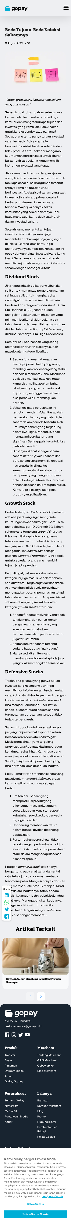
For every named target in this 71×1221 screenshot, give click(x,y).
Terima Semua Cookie (35, 1214)
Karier (8, 1121)
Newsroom (12, 1105)
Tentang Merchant (49, 1055)
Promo (41, 1116)
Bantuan (42, 1100)
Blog (40, 1111)
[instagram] (14, 1035)
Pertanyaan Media (16, 1116)
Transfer (10, 1055)
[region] (35, 1184)
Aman (8, 1076)
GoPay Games (14, 1081)
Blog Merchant (46, 1071)
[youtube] (27, 1035)
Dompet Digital (14, 1071)
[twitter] (20, 1035)
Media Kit (11, 1111)
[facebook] (7, 1035)
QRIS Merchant (47, 1060)
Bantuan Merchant (49, 1105)
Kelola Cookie (46, 1136)
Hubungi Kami (46, 1121)
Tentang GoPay (14, 1100)
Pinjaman (11, 1065)
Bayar (8, 1060)
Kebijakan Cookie (52, 1196)
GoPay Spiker (46, 1065)
